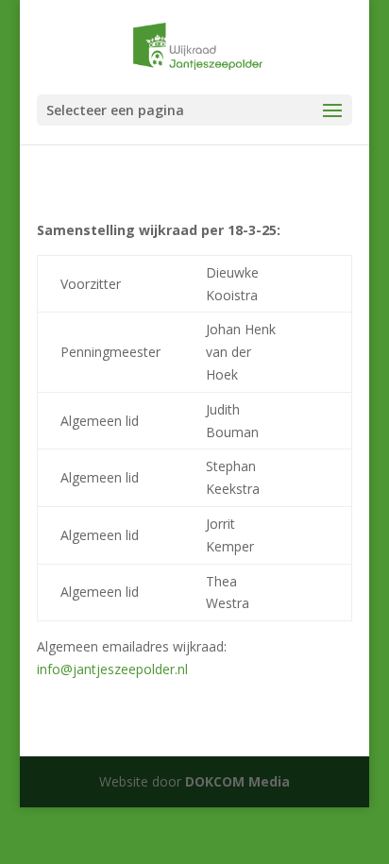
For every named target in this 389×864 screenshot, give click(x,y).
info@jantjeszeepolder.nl (112, 669)
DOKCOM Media (237, 781)
